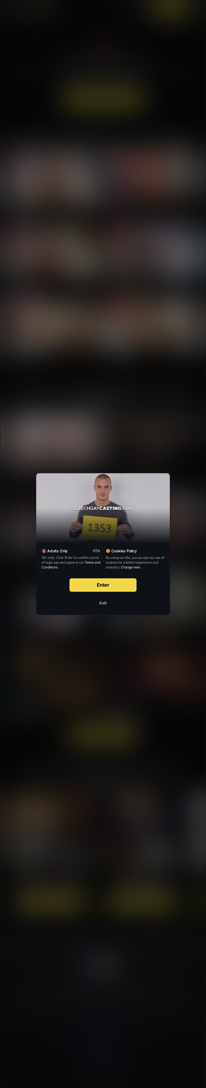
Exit (103, 603)
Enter (103, 585)
